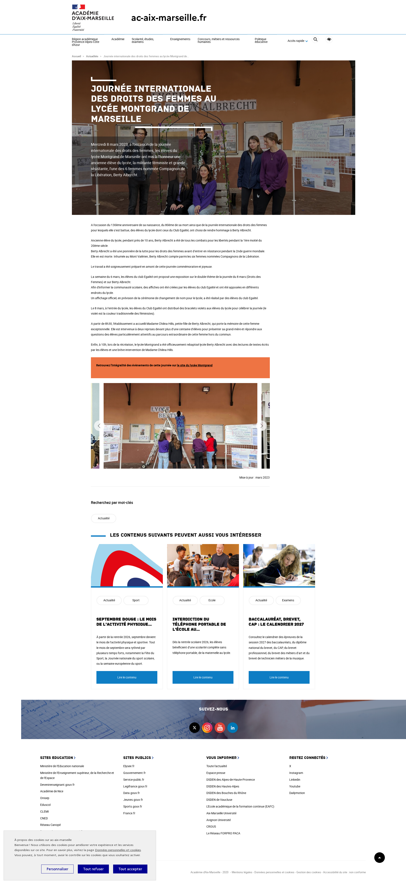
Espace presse (215, 773)
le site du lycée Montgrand (195, 365)
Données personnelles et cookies (118, 850)
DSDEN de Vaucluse (219, 800)
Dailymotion (297, 793)
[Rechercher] (315, 41)
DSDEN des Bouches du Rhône (226, 793)
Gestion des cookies (308, 872)
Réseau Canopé (50, 825)
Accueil (76, 56)
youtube (220, 727)
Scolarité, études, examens (143, 41)
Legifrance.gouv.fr (135, 786)
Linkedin (294, 780)
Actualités (92, 56)
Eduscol (45, 805)
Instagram (296, 773)
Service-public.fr (133, 780)
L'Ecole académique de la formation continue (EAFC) (240, 806)
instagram (207, 727)
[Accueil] (93, 17)
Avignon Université (218, 820)
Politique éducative (261, 41)
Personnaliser (57, 869)
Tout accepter (130, 869)
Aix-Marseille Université (221, 813)
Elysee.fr (128, 766)
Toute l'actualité (216, 766)
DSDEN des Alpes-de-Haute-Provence (230, 780)
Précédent (99, 425)
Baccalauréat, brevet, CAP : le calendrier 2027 (276, 622)
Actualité (104, 518)
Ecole (211, 600)
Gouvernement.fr (134, 773)
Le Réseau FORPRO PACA (223, 833)
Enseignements (180, 39)
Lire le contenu (126, 677)
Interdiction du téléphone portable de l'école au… (199, 624)
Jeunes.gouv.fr (133, 800)
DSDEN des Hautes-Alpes (222, 786)
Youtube (294, 786)
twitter (194, 727)
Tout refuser (93, 869)
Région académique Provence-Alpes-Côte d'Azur (85, 42)
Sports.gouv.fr (132, 806)
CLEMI (44, 811)
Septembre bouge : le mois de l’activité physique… (126, 622)
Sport (136, 600)
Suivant (261, 425)
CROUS (211, 826)
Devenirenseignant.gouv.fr (57, 785)
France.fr (129, 813)
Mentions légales (242, 872)
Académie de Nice (51, 791)
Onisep (44, 798)
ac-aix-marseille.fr (169, 17)
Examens (288, 600)
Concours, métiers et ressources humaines (219, 41)
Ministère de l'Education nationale (62, 766)
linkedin (232, 727)
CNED (44, 818)
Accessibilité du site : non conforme (344, 872)
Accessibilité (329, 39)
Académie (117, 39)
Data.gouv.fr (131, 793)
